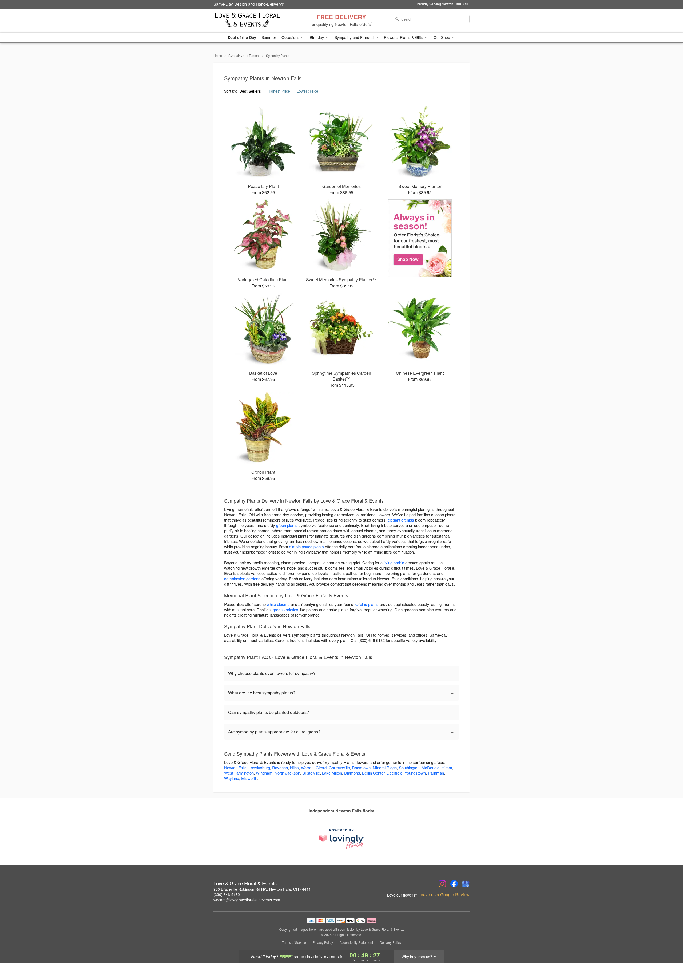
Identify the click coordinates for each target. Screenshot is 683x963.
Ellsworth (249, 778)
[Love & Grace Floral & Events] (251, 21)
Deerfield (394, 773)
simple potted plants (306, 546)
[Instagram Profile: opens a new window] (442, 883)
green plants (286, 525)
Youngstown (415, 773)
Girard (321, 767)
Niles (294, 767)
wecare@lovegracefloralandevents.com (246, 899)
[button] (669, 940)
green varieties (285, 609)
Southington (409, 767)
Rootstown (361, 767)
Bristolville (311, 773)
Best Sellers (250, 91)
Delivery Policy (390, 942)
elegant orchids (401, 520)
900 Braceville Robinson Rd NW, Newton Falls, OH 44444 (262, 889)
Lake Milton (332, 773)
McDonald (430, 767)
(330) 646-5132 (226, 894)
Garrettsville (339, 767)
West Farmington (239, 773)
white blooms (278, 604)
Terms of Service (294, 942)
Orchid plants (367, 604)
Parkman (436, 773)
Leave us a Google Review (444, 895)
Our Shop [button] (442, 37)
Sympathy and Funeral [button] (355, 37)
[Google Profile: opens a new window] (466, 883)
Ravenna (280, 767)
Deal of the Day (242, 37)
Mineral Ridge (385, 767)
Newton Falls (235, 767)
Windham (264, 773)
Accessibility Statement (356, 942)
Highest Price (279, 91)
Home (217, 55)
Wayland (231, 778)
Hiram (447, 767)
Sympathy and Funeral (244, 55)
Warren (307, 767)
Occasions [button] (290, 37)
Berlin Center (373, 773)
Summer (268, 37)
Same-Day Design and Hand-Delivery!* (249, 4)
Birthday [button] (317, 37)
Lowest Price (307, 91)
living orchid (394, 562)
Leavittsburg (259, 767)
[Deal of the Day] (420, 238)
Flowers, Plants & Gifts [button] (404, 37)
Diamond (352, 773)
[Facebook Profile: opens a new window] (454, 883)
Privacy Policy (323, 942)
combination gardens (242, 578)
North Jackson (287, 773)
